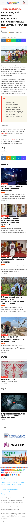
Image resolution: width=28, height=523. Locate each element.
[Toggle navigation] (3, 2)
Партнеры (3, 494)
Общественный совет (17, 491)
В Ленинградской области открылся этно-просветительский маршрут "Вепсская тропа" (12, 300)
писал (13, 139)
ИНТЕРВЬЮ (15, 482)
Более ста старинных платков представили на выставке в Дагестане (13, 260)
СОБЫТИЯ (22, 482)
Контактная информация (12, 489)
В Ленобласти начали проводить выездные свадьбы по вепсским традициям (10, 221)
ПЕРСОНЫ (3, 484)
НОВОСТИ (3, 487)
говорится (4, 133)
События (4, 334)
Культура (4, 184)
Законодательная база (6, 491)
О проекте (3, 489)
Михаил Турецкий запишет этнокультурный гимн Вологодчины (12, 188)
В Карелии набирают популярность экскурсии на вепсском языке (12, 339)
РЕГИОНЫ (9, 482)
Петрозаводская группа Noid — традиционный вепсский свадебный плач (13, 415)
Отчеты (8, 494)
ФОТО (8, 484)
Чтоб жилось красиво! (9, 379)
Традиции (4, 216)
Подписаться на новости (8, 478)
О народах (4, 295)
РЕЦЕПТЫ (14, 484)
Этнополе (4, 376)
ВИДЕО (19, 484)
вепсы (4, 150)
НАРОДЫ (3, 482)
